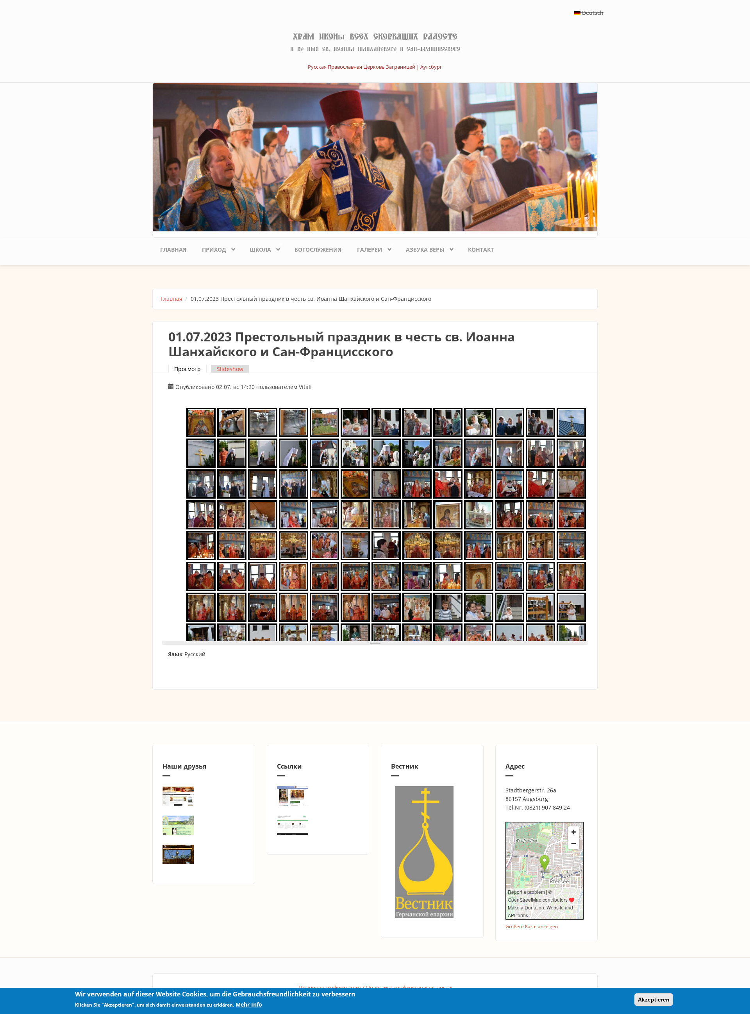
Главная (173, 249)
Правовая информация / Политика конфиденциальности (375, 987)
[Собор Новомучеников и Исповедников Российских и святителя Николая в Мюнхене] (203, 796)
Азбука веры (421, 248)
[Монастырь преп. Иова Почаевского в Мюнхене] (203, 854)
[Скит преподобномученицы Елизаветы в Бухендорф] (203, 825)
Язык (175, 654)
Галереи (365, 248)
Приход (210, 248)
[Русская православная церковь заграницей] (318, 796)
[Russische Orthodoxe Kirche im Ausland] (318, 825)
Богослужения (318, 249)
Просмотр (190, 369)
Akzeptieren (654, 999)
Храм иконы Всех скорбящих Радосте (375, 37)
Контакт (481, 249)
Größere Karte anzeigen (531, 926)
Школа (256, 248)
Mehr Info (249, 1005)
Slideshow (230, 369)
